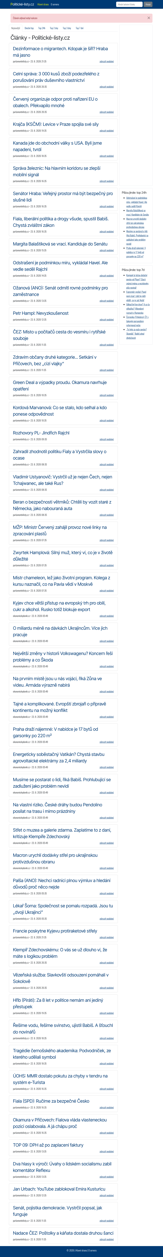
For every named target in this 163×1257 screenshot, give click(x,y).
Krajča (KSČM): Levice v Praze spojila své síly (56, 124)
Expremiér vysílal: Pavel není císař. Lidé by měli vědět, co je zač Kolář (136, 296)
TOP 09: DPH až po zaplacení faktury (48, 1145)
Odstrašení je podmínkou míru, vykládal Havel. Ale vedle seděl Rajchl (136, 202)
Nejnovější (15, 28)
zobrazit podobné (107, 61)
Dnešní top (29, 28)
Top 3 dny (67, 28)
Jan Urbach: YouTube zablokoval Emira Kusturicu (59, 1189)
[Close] (148, 18)
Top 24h (41, 28)
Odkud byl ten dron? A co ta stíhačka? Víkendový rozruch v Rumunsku (138, 309)
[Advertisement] (136, 105)
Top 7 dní (79, 28)
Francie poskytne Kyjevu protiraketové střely (55, 931)
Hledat (148, 4)
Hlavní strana (43, 4)
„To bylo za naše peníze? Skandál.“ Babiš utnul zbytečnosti (136, 334)
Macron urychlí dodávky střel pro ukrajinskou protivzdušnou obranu (136, 223)
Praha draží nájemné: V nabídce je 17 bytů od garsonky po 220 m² (136, 252)
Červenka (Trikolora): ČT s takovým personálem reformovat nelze (137, 321)
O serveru (55, 4)
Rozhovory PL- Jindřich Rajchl (41, 432)
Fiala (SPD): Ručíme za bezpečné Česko (51, 1101)
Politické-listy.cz (22, 4)
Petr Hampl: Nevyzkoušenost (41, 313)
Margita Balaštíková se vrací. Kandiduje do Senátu (60, 243)
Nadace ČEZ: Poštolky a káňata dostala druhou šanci (63, 1233)
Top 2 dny (54, 28)
